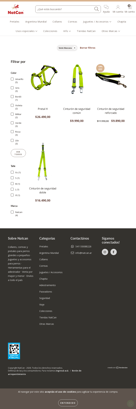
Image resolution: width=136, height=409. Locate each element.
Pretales (14, 21)
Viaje (41, 304)
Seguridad (44, 298)
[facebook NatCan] (113, 252)
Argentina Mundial (36, 21)
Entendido (68, 403)
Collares (57, 21)
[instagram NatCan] (105, 252)
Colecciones (50, 31)
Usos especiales (25, 31)
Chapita (121, 21)
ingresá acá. (62, 370)
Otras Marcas (110, 31)
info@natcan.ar (83, 252)
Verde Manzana (65, 48)
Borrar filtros (87, 47)
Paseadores (45, 291)
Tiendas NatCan (86, 31)
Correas (72, 21)
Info (66, 31)
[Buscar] (97, 9)
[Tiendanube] (117, 368)
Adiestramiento (47, 285)
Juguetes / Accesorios (96, 21)
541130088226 (83, 246)
